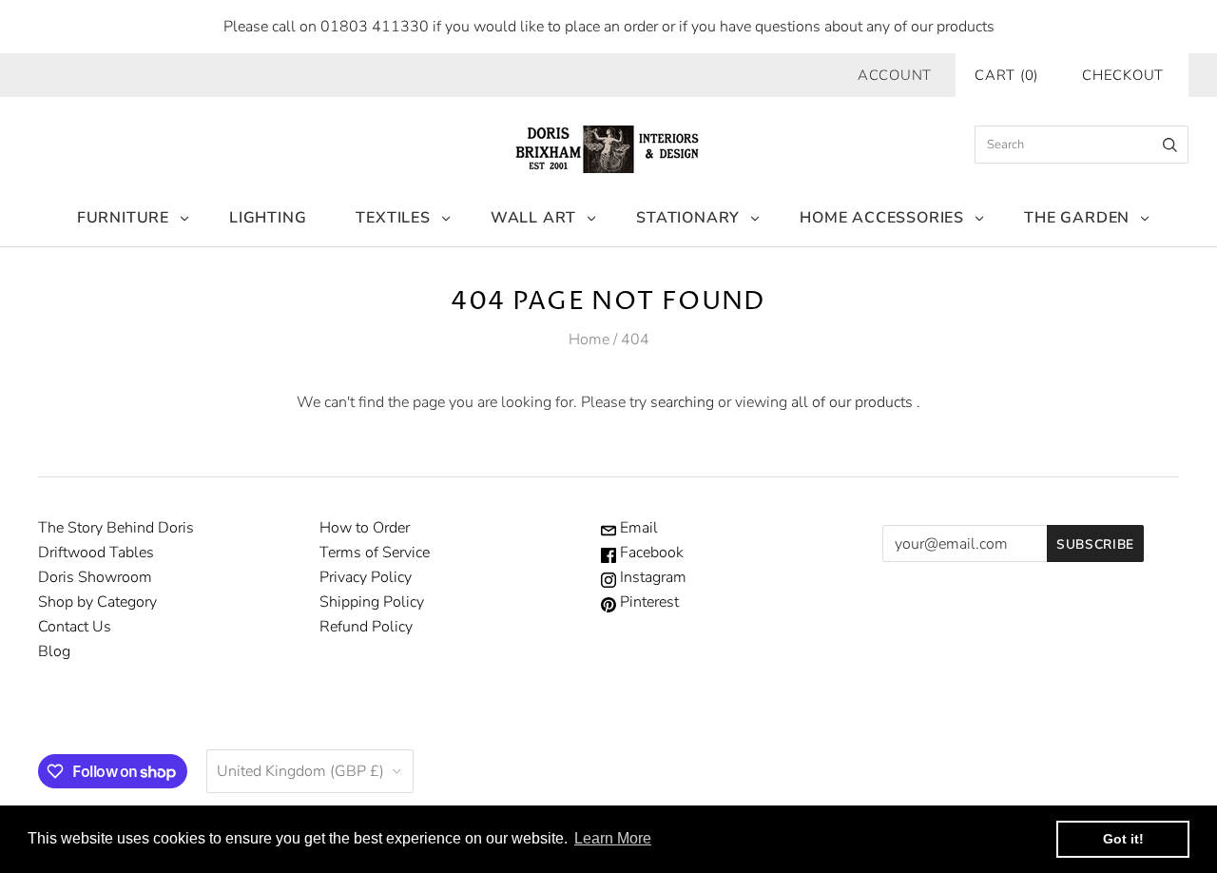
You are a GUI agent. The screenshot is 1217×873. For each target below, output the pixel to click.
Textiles (393, 217)
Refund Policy (366, 626)
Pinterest (647, 602)
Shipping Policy (371, 602)
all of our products (852, 402)
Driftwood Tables (96, 552)
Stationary (688, 217)
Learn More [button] (612, 838)
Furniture (123, 217)
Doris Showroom (95, 577)
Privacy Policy (365, 577)
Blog (54, 651)
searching (682, 402)
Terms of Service (374, 552)
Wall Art (533, 217)
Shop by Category (97, 602)
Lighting (267, 217)
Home (589, 339)
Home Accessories (882, 217)
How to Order (364, 527)
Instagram (651, 577)
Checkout (1123, 75)
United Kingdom (300, 771)
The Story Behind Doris (116, 527)
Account (895, 75)
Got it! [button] (1123, 838)
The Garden (1077, 217)
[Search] (1169, 145)
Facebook (650, 552)
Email (637, 527)
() (1006, 75)
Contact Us (74, 626)
